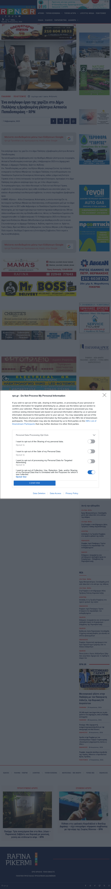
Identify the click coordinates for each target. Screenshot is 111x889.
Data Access (55, 493)
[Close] (105, 396)
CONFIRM (34, 483)
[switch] (91, 441)
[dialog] (55, 444)
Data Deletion (39, 493)
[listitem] (55, 435)
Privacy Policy (72, 493)
